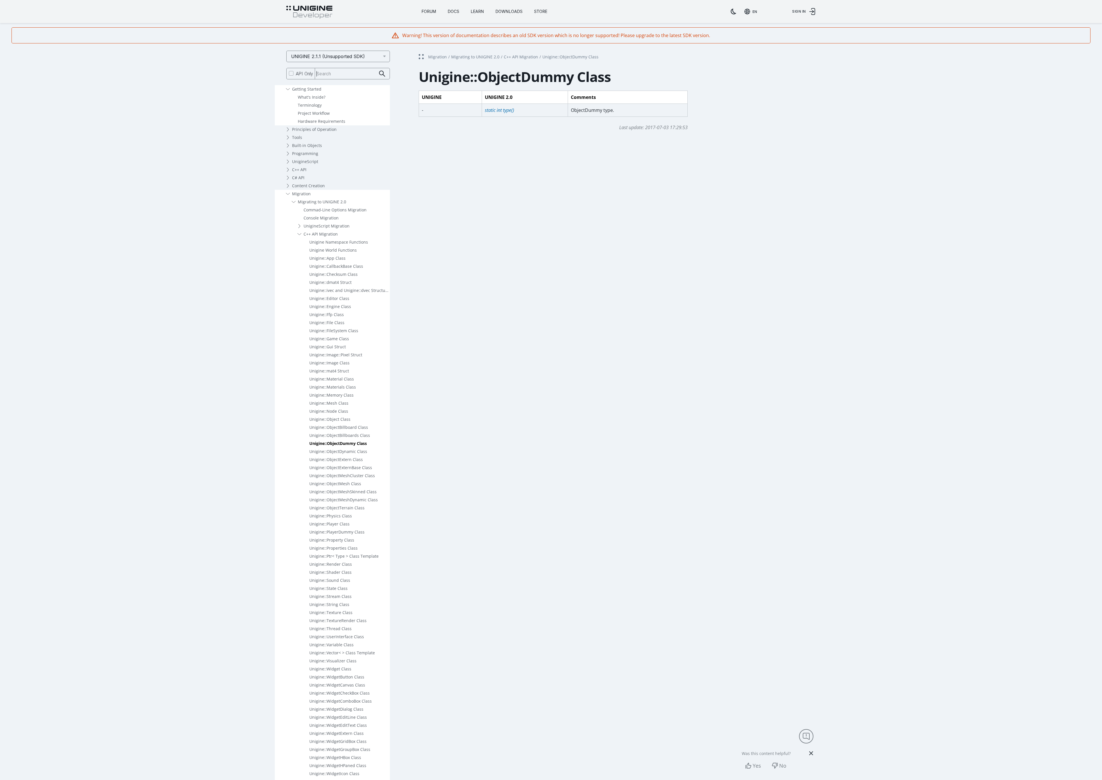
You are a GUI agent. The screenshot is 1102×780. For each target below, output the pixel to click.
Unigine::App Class (327, 258)
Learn (477, 11)
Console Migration (321, 218)
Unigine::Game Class (329, 338)
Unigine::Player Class (329, 524)
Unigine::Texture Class (330, 612)
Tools (297, 137)
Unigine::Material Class (331, 379)
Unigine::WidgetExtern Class (336, 733)
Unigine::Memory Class (331, 395)
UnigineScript (305, 161)
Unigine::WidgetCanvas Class (337, 685)
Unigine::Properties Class (333, 548)
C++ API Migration (321, 234)
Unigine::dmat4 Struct (330, 282)
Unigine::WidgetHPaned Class (337, 765)
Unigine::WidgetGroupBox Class (339, 749)
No (782, 765)
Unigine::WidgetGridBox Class (338, 741)
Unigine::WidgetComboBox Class (340, 701)
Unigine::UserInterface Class (336, 636)
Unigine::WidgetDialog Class (336, 709)
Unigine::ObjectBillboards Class (339, 435)
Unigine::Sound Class (329, 580)
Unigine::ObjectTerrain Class (337, 508)
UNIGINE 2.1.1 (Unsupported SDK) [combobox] (328, 56)
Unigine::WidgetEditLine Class (338, 717)
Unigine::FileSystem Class (333, 330)
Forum (429, 11)
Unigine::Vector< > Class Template (342, 652)
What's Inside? (311, 97)
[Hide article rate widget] (811, 753)
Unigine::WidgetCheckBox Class (339, 693)
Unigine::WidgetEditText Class (338, 725)
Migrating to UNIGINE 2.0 (322, 201)
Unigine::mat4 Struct (329, 371)
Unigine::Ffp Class (326, 314)
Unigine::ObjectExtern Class (336, 459)
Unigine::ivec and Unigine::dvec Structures (349, 290)
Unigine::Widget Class (330, 669)
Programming (305, 153)
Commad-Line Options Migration (335, 210)
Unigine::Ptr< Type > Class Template (344, 556)
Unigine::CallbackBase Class (336, 266)
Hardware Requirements (321, 121)
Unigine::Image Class (329, 363)
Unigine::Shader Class (330, 572)
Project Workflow (314, 113)
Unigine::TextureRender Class (338, 620)
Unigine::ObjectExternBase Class (340, 467)
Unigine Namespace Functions (338, 242)
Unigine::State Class (328, 588)
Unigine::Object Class (329, 419)
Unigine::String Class (329, 604)
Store (540, 11)
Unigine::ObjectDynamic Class (338, 451)
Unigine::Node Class (328, 411)
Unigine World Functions (333, 250)
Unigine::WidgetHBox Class (335, 757)
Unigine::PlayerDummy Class (337, 532)
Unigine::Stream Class (330, 596)
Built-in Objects (307, 145)
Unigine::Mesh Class (328, 403)
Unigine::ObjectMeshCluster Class (342, 475)
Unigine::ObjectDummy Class (338, 443)
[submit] (382, 74)
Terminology (310, 105)
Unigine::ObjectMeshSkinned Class (343, 491)
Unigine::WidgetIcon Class (334, 773)
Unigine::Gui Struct (327, 346)
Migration (301, 193)
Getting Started (306, 89)
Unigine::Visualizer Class (332, 661)
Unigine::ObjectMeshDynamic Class (343, 499)
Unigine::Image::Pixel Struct (335, 355)
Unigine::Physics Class (330, 516)
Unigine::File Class (326, 322)
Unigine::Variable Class (331, 644)
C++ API (299, 169)
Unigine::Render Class (330, 564)
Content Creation (308, 185)
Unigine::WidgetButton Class (336, 677)
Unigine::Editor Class (329, 298)
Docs (453, 11)
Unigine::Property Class (331, 540)
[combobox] (751, 11)
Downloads (509, 11)
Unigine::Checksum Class (333, 274)
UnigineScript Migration (327, 226)
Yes (757, 765)
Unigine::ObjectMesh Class (335, 483)
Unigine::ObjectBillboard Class (338, 427)
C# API (298, 177)
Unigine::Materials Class (332, 387)
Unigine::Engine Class (330, 306)
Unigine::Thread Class (330, 628)
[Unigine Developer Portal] (309, 12)
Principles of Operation (314, 129)
